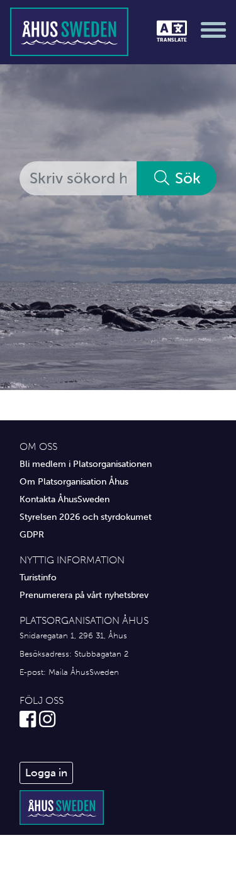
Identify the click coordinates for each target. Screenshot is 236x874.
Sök (186, 178)
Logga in (46, 772)
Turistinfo (38, 577)
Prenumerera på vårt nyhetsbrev (84, 595)
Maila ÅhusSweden (83, 672)
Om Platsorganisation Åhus (74, 481)
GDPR (32, 534)
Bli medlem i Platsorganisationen (86, 463)
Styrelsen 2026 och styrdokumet (86, 516)
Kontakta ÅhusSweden (65, 499)
